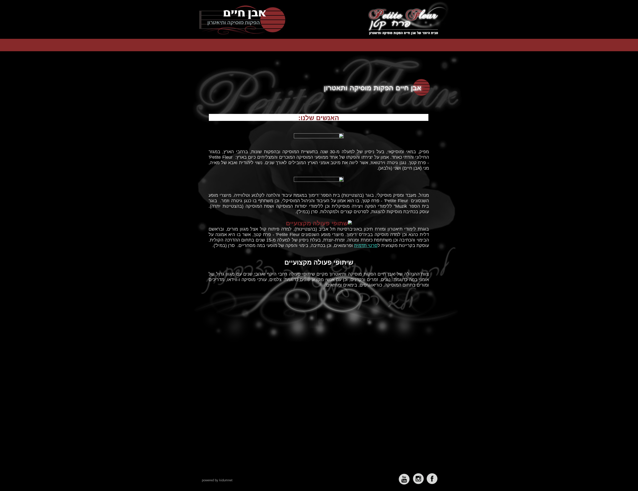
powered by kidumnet (217, 480)
